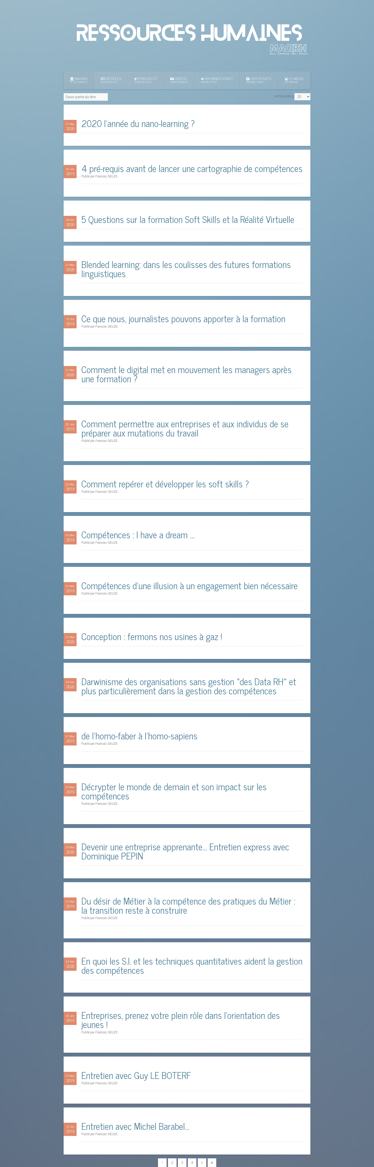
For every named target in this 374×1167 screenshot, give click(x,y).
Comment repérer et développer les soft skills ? (165, 483)
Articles (111, 80)
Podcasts (145, 80)
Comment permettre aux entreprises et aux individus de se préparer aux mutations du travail (185, 428)
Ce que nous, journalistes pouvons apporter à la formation (183, 318)
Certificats (258, 80)
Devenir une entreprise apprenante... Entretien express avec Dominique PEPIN (185, 851)
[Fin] (212, 1162)
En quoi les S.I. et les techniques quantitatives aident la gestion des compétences (192, 965)
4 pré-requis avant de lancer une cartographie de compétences (192, 168)
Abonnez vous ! (217, 80)
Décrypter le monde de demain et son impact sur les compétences (174, 791)
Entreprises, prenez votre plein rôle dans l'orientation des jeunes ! (180, 1019)
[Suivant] (202, 1162)
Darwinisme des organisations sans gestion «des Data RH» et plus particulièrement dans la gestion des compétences (188, 686)
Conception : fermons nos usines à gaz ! (151, 636)
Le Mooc (294, 80)
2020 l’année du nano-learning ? (138, 123)
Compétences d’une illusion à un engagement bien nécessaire (189, 585)
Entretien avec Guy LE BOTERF (136, 1074)
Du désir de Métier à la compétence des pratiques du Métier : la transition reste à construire (188, 905)
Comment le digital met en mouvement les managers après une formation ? (186, 374)
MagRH (79, 80)
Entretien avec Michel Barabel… (135, 1125)
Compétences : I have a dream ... (138, 534)
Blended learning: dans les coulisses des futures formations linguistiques (186, 269)
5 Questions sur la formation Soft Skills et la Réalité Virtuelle (187, 219)
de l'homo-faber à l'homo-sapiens (139, 735)
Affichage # (284, 96)
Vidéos (179, 80)
